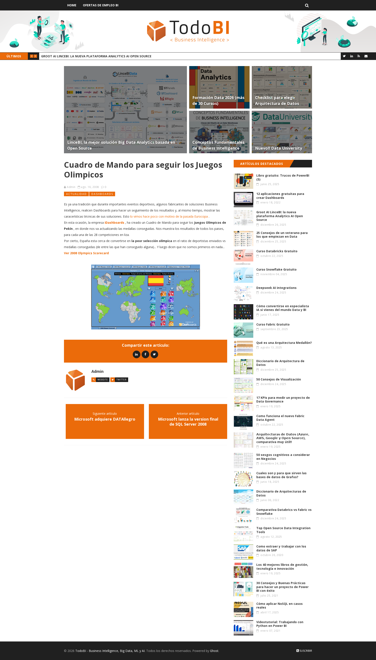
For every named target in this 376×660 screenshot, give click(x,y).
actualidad (76, 194)
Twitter (121, 379)
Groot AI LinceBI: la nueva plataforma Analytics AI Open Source (96, 56)
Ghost (214, 651)
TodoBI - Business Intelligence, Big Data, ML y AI (110, 651)
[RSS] (358, 56)
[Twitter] (344, 56)
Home (71, 5)
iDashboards (114, 222)
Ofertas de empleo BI (100, 5)
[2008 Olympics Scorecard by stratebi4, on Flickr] (145, 296)
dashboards (102, 194)
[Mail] (365, 56)
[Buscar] (307, 5)
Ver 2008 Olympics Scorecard (86, 253)
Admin (71, 187)
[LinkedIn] (351, 56)
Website (102, 379)
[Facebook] (145, 354)
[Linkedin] (136, 354)
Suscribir (305, 651)
